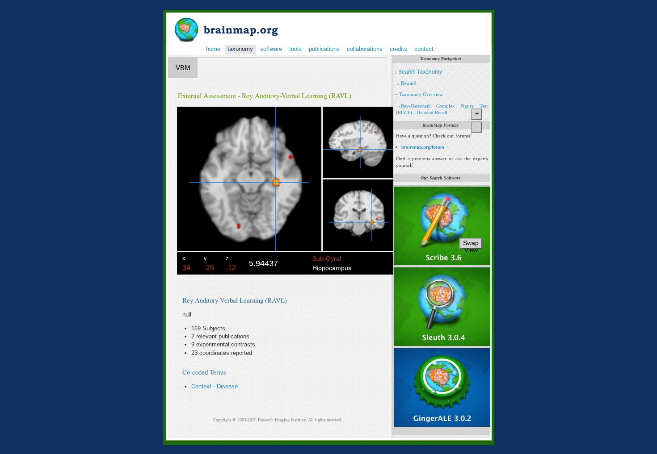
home (213, 49)
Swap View (471, 244)
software (271, 49)
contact (424, 49)
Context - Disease (214, 386)
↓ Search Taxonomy (418, 72)
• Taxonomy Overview (419, 94)
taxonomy (240, 49)
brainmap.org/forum (422, 147)
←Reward (406, 83)
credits (398, 49)
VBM (183, 67)
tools (295, 49)
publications (324, 49)
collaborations (365, 49)
